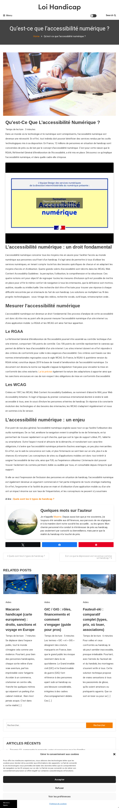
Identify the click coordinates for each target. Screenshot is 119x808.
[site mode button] (93, 15)
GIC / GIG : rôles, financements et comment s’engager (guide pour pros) (57, 619)
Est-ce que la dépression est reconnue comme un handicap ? (88, 557)
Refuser (59, 788)
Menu (9, 15)
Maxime (58, 516)
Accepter (59, 779)
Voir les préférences (59, 796)
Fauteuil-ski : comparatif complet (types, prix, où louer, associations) (95, 619)
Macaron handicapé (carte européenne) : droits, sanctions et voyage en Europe (21, 619)
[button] (114, 754)
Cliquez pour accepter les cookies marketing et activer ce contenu (59, 203)
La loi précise (45, 371)
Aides (8, 602)
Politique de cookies (58, 804)
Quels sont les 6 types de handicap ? (33, 499)
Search (109, 15)
